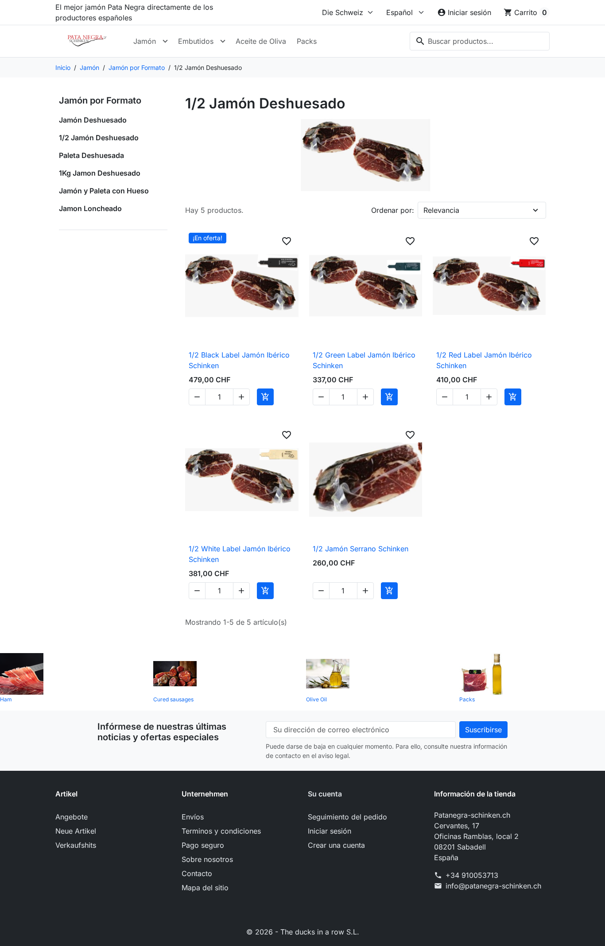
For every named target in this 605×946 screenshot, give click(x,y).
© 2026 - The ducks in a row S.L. (302, 931)
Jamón (144, 41)
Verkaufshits (75, 845)
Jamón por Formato (100, 100)
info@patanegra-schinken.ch (493, 885)
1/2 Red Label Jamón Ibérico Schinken (484, 360)
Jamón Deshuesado (93, 119)
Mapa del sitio (205, 887)
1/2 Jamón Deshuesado (99, 137)
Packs (307, 41)
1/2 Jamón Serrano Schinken (360, 548)
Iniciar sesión (329, 831)
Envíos (193, 816)
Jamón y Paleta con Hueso (104, 190)
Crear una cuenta (336, 845)
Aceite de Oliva (261, 41)
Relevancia (441, 210)
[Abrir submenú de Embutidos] (223, 41)
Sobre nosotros (207, 859)
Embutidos (195, 41)
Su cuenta (325, 793)
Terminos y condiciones (221, 831)
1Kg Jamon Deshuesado (99, 173)
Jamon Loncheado (90, 208)
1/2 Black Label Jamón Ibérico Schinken (239, 360)
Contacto (197, 873)
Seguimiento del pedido (347, 816)
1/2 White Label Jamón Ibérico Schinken (240, 554)
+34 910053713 (472, 875)
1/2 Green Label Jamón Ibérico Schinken (364, 360)
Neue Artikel (75, 831)
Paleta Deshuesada (91, 155)
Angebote (71, 816)
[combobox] (480, 41)
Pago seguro (203, 845)
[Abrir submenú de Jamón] (165, 41)
